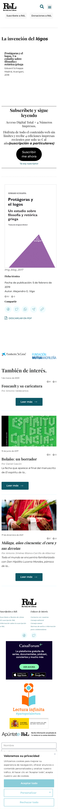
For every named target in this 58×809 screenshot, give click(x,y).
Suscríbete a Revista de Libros (12, 617)
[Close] (55, 754)
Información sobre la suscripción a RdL (13, 624)
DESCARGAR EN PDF (20, 318)
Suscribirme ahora (29, 154)
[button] (49, 7)
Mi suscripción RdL (7, 620)
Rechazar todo (29, 802)
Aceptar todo (29, 783)
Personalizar (28, 792)
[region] (29, 780)
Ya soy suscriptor (29, 163)
